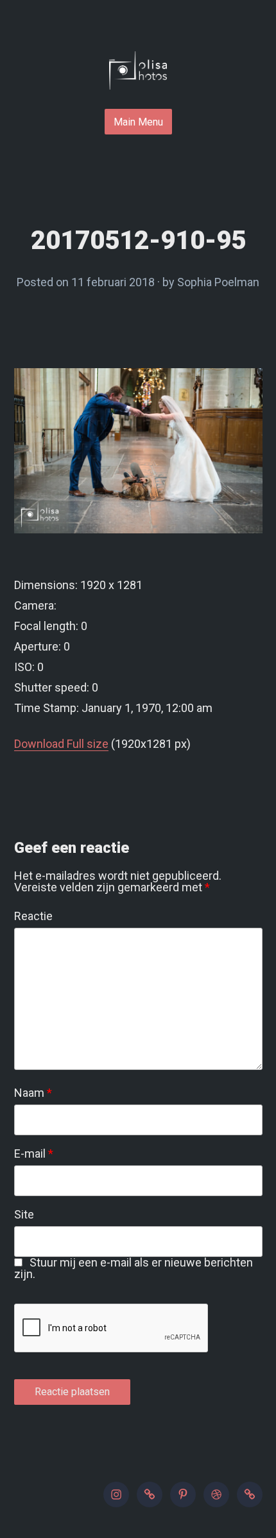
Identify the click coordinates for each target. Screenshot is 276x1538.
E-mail (33, 1154)
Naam (33, 1093)
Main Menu (138, 122)
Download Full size (61, 743)
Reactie (33, 916)
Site (24, 1214)
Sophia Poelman (218, 282)
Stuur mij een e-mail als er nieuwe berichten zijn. (134, 1268)
